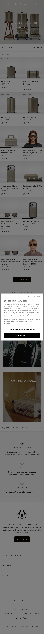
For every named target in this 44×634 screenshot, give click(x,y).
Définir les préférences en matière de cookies (22, 329)
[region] (22, 316)
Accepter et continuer (22, 335)
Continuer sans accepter (34, 296)
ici (35, 312)
